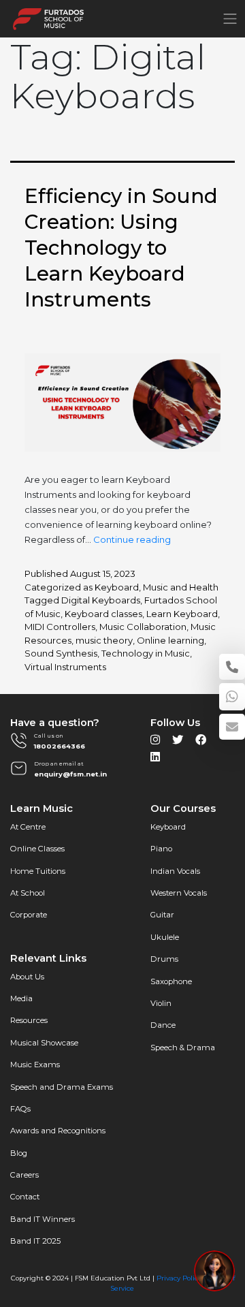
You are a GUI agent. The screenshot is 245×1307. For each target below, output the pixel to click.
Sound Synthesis (60, 653)
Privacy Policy (179, 1278)
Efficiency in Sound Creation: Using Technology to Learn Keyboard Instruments (121, 247)
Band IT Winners (42, 1219)
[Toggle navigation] (230, 18)
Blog (18, 1153)
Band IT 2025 (35, 1241)
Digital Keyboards (100, 600)
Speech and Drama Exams (61, 1087)
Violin (161, 1003)
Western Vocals (178, 893)
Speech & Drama (182, 1047)
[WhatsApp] (232, 696)
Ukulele (164, 937)
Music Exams (35, 1064)
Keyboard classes (103, 613)
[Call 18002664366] (232, 667)
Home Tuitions (37, 871)
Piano (161, 848)
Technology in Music (145, 653)
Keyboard (117, 587)
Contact (24, 1196)
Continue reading (132, 539)
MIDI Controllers (59, 626)
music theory (104, 640)
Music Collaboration (142, 626)
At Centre (28, 827)
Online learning (170, 640)
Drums (164, 959)
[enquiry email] (232, 727)
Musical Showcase (44, 1043)
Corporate (28, 914)
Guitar (162, 914)
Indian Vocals (175, 871)
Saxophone (171, 981)
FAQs (20, 1109)
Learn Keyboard (182, 613)
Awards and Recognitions (57, 1130)
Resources (29, 1020)
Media (21, 998)
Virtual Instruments (65, 666)
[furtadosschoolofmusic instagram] (155, 743)
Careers (24, 1175)
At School (27, 893)
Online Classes (37, 848)
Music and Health (180, 587)
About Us (27, 976)
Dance (163, 1025)
